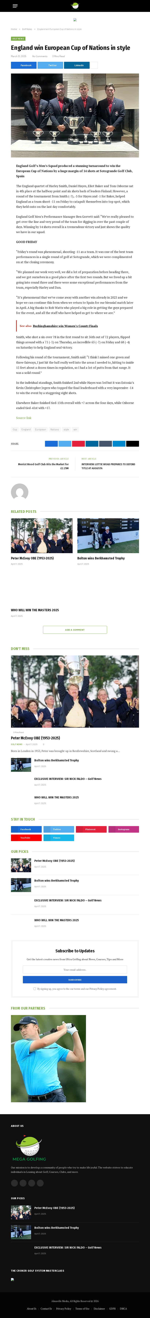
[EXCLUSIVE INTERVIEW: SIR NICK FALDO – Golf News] (21, 783)
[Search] (135, 6)
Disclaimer (99, 1308)
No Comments (39, 56)
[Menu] (15, 6)
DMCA (123, 1308)
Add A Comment (75, 629)
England (26, 429)
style (66, 429)
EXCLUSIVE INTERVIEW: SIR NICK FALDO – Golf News (68, 779)
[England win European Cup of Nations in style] (75, 115)
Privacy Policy (96, 988)
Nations (54, 429)
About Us (31, 1308)
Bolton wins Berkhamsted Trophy (101, 558)
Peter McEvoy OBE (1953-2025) (32, 558)
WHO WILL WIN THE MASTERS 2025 (35, 610)
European (40, 429)
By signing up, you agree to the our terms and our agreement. (77, 988)
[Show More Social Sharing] (94, 65)
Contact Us (46, 1308)
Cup (15, 429)
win (75, 429)
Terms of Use (82, 1308)
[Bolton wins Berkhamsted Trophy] (108, 535)
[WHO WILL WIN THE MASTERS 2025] (42, 587)
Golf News (18, 38)
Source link (23, 418)
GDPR (112, 1308)
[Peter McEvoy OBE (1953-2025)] (42, 535)
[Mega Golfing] (75, 6)
